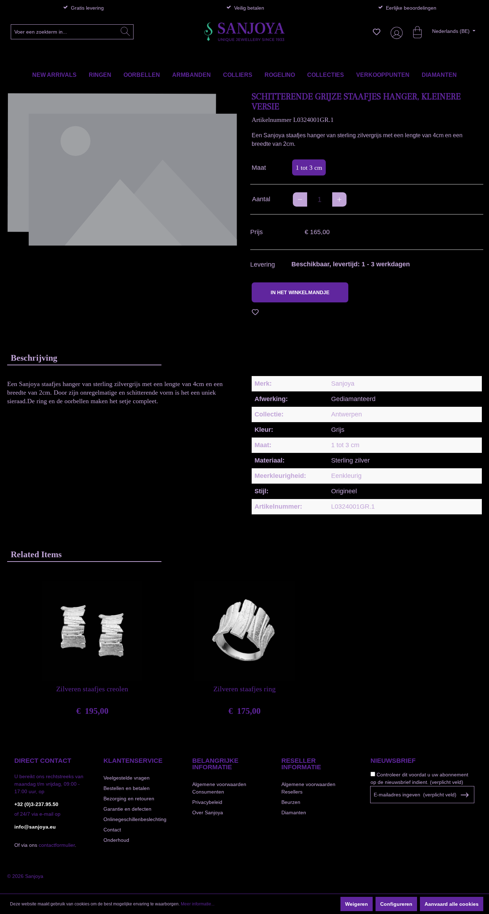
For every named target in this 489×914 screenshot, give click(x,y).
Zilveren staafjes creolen (92, 689)
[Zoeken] (125, 32)
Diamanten (293, 812)
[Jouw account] (395, 32)
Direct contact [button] (42, 760)
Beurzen (290, 802)
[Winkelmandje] (414, 32)
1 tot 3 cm (309, 167)
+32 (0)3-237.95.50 (36, 804)
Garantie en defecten (127, 809)
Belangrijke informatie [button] (215, 764)
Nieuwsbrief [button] (393, 760)
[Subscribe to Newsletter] (464, 795)
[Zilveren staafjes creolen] (92, 631)
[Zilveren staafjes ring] (244, 631)
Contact (112, 830)
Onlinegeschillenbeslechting (134, 819)
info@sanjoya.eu (35, 827)
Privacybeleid (207, 802)
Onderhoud (116, 840)
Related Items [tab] (36, 554)
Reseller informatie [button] (301, 764)
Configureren (396, 904)
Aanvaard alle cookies (452, 904)
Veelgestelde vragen (126, 778)
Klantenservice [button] (133, 760)
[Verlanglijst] (376, 32)
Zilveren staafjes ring (244, 689)
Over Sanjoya (207, 812)
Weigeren (356, 904)
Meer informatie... (197, 903)
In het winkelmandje (300, 292)
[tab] (84, 357)
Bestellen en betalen (126, 788)
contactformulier (57, 845)
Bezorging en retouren (128, 798)
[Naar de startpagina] (244, 32)
